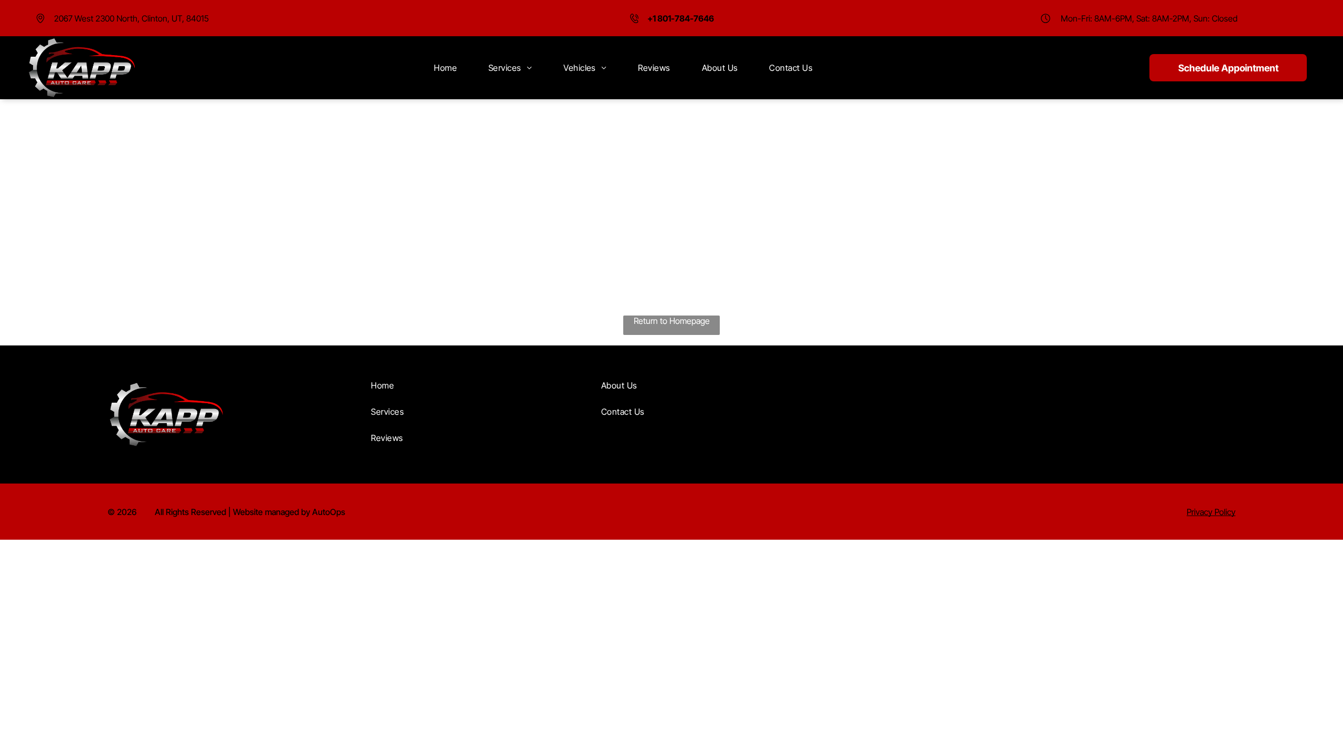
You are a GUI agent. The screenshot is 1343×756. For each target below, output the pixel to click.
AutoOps (328, 512)
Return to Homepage (672, 321)
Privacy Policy (1211, 512)
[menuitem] (445, 68)
